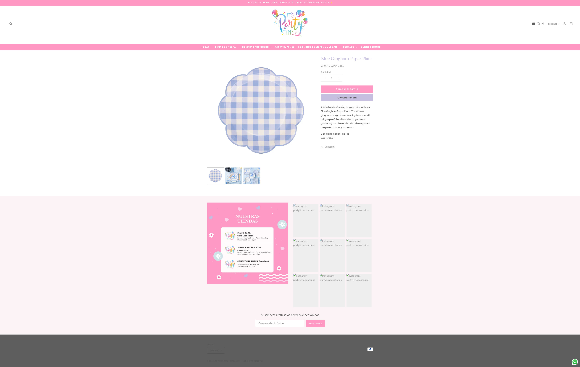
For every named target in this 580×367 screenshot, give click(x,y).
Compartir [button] (329, 146)
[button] (11, 24)
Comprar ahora (347, 97)
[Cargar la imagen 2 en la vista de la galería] (233, 175)
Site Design (235, 361)
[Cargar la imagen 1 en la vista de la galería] (215, 175)
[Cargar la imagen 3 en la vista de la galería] (251, 175)
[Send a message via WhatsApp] (574, 361)
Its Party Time (221, 361)
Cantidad (326, 72)
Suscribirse (315, 323)
